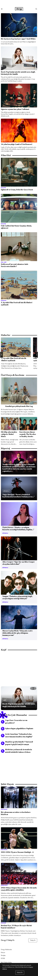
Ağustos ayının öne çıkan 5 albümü (15, 109)
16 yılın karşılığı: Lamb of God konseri (16, 144)
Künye (3, 952)
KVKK (3, 958)
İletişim (3, 955)
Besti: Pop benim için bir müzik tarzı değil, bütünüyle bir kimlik (18, 73)
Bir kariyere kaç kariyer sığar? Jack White (18, 39)
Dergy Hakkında (6, 949)
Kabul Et (20, 972)
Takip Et (33, 940)
